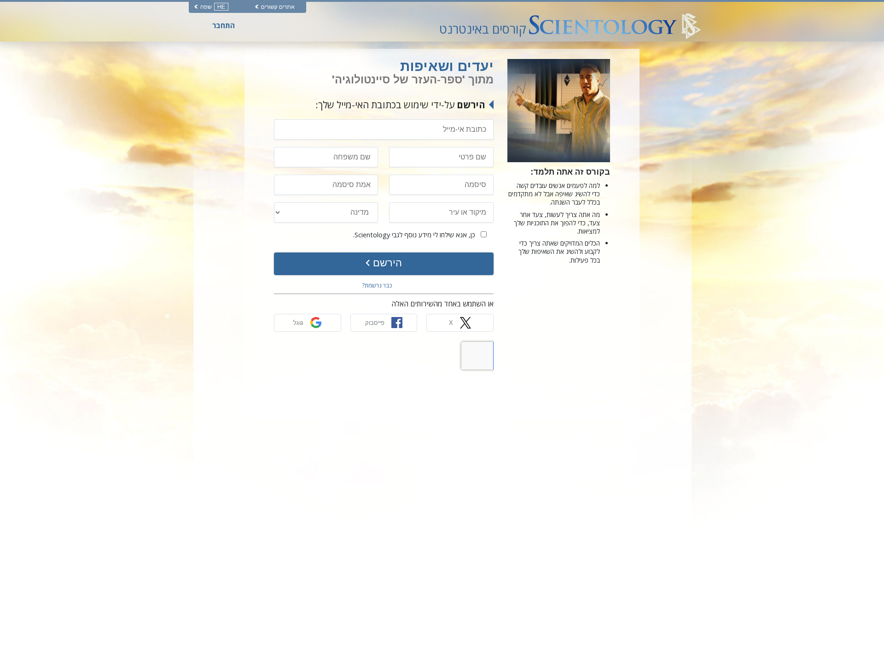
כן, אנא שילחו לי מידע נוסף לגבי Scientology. (415, 234)
